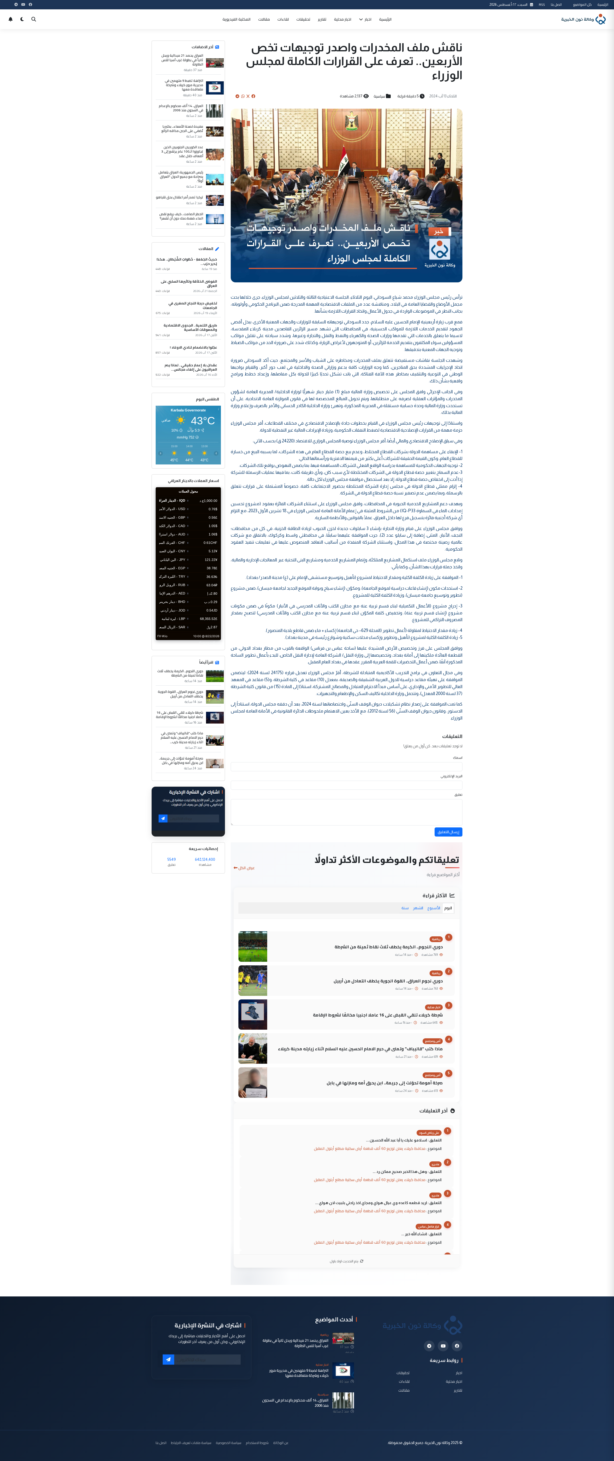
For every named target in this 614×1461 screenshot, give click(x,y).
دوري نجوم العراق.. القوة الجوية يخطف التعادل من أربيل (388, 981)
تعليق (458, 794)
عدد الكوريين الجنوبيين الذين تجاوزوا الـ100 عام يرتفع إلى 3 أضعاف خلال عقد (182, 151)
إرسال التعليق (448, 832)
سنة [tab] (405, 908)
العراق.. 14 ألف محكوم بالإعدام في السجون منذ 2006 (181, 108)
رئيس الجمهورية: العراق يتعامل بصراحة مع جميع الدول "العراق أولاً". (181, 176)
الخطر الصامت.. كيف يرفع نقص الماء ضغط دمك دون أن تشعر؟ (181, 216)
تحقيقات (303, 19)
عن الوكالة (281, 1442)
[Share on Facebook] (253, 96)
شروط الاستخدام (257, 1442)
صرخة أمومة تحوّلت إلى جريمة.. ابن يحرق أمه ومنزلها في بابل (385, 1083)
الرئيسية (602, 4)
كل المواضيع (582, 4)
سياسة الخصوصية (228, 1442)
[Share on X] (248, 96)
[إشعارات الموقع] (10, 19)
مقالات (264, 19)
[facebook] (457, 1346)
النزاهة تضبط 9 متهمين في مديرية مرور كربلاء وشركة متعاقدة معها (184, 85)
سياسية (379, 96)
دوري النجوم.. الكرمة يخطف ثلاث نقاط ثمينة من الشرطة (389, 947)
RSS (542, 4)
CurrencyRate (210, 643)
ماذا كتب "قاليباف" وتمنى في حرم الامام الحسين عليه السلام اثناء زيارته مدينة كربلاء (360, 1049)
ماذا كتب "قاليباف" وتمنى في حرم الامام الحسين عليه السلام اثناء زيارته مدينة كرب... (182, 737)
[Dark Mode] (22, 19)
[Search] (33, 19)
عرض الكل (246, 868)
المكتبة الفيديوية (237, 19)
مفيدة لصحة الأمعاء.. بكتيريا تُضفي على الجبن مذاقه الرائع (182, 128)
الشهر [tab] (418, 908)
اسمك (457, 758)
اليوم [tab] (448, 908)
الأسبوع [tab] (433, 908)
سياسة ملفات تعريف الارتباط (191, 1442)
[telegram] (429, 1346)
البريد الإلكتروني (451, 776)
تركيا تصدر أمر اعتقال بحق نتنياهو (179, 197)
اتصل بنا (556, 4)
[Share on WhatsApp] (243, 96)
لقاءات (283, 19)
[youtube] (443, 1346)
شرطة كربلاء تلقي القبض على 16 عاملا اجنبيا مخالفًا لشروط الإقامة (378, 1015)
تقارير (322, 19)
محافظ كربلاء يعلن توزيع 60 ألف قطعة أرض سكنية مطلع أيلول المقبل (369, 1148)
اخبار (368, 19)
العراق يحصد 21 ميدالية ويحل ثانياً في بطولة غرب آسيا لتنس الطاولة (182, 59)
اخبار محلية (342, 19)
